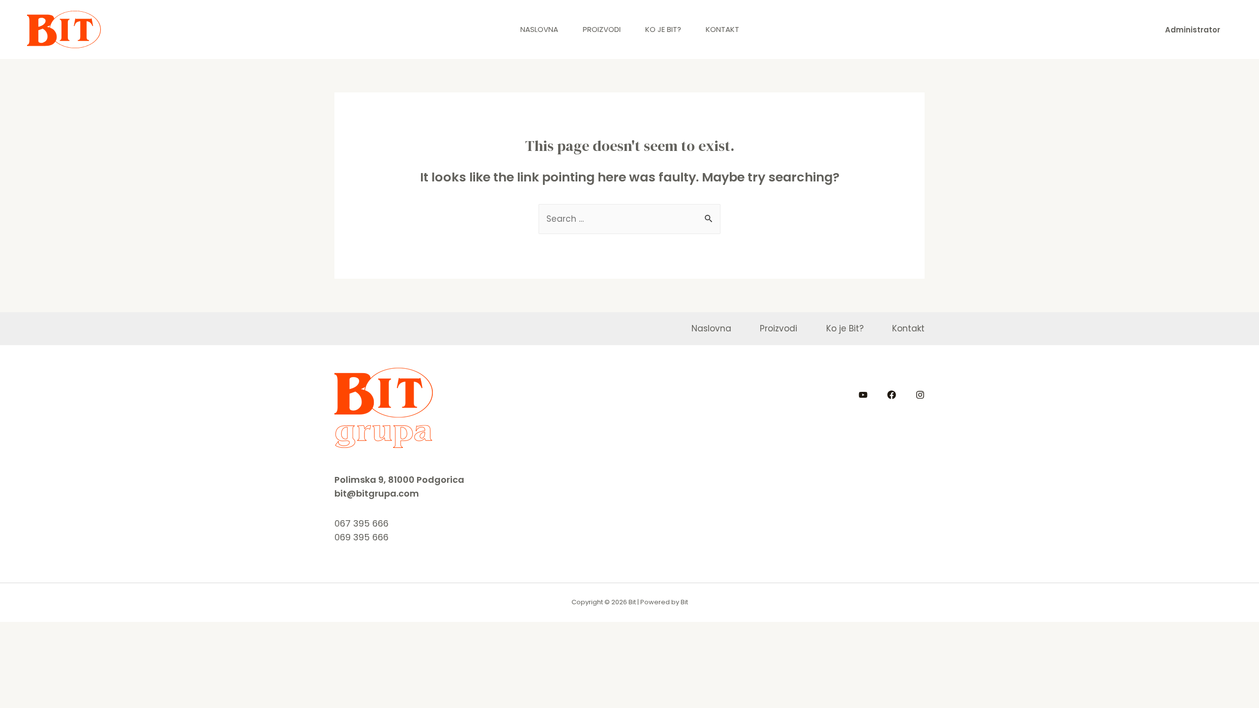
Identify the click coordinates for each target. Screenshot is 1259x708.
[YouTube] (863, 394)
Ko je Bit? (663, 29)
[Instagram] (920, 394)
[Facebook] (891, 394)
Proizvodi (602, 29)
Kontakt (722, 29)
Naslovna (539, 29)
